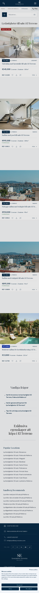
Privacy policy (33, 569)
